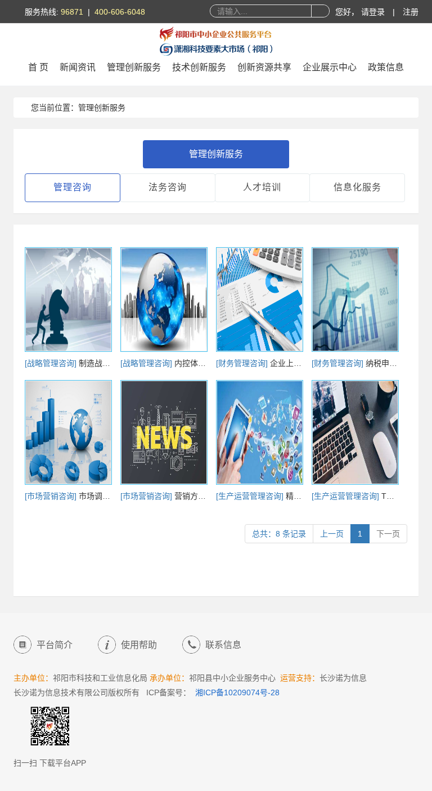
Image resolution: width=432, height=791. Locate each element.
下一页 (388, 533)
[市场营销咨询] (52, 495)
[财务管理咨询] (243, 363)
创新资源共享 (264, 67)
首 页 (38, 67)
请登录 (374, 11)
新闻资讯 (78, 67)
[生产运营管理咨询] (251, 495)
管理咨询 (72, 187)
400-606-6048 (119, 11)
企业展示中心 (330, 67)
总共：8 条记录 (279, 533)
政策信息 (386, 67)
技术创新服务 (199, 67)
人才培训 (262, 187)
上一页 (332, 533)
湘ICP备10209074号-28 (237, 692)
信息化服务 (357, 187)
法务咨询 (167, 187)
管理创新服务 (134, 67)
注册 (410, 11)
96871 (72, 11)
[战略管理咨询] (52, 363)
